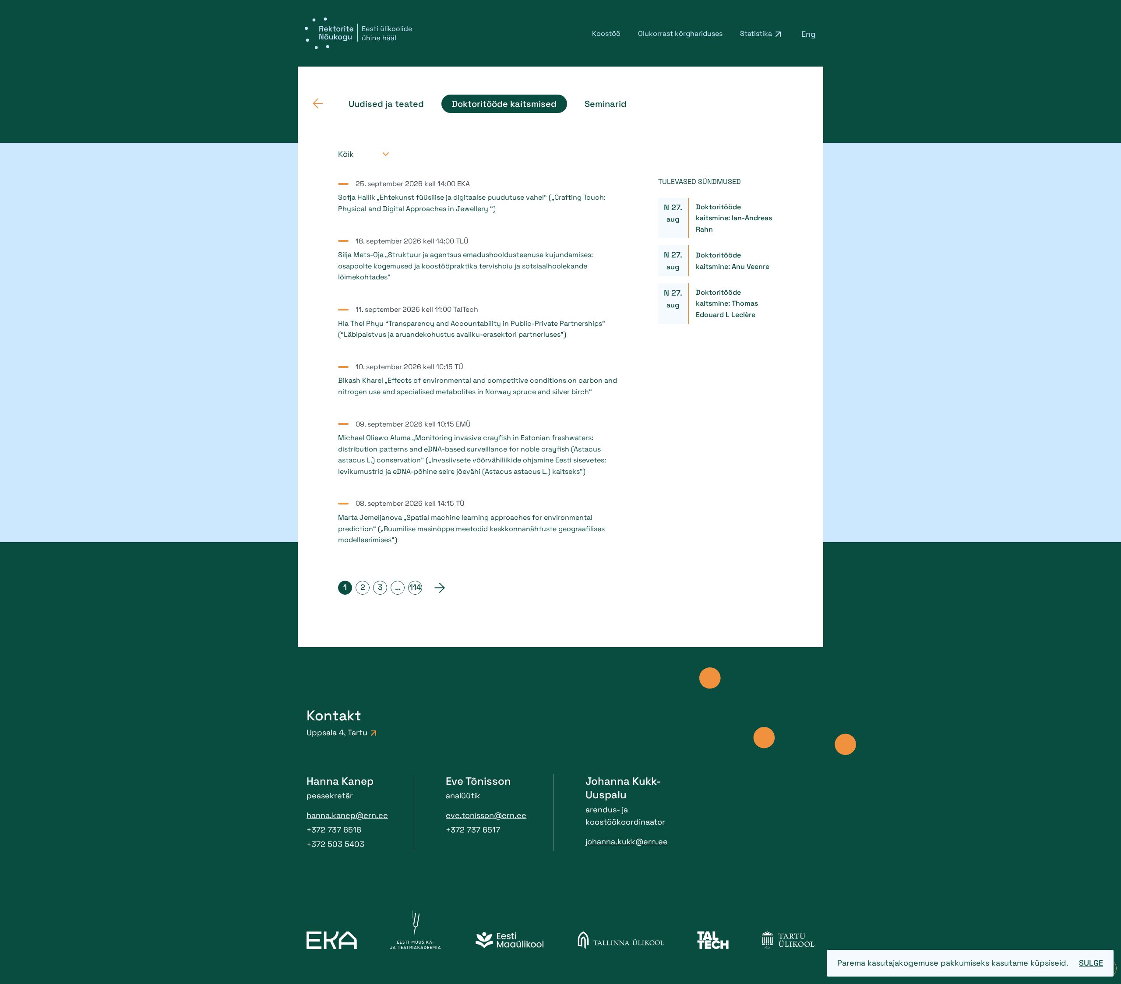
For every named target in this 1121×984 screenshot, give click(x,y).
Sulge (1091, 963)
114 (415, 587)
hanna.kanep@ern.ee (347, 815)
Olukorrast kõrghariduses (680, 33)
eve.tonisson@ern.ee (486, 815)
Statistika (756, 33)
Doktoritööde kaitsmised (504, 103)
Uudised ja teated (386, 103)
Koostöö (606, 33)
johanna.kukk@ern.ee (626, 841)
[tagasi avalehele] (358, 33)
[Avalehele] (318, 103)
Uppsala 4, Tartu (337, 732)
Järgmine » (440, 588)
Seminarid (606, 103)
